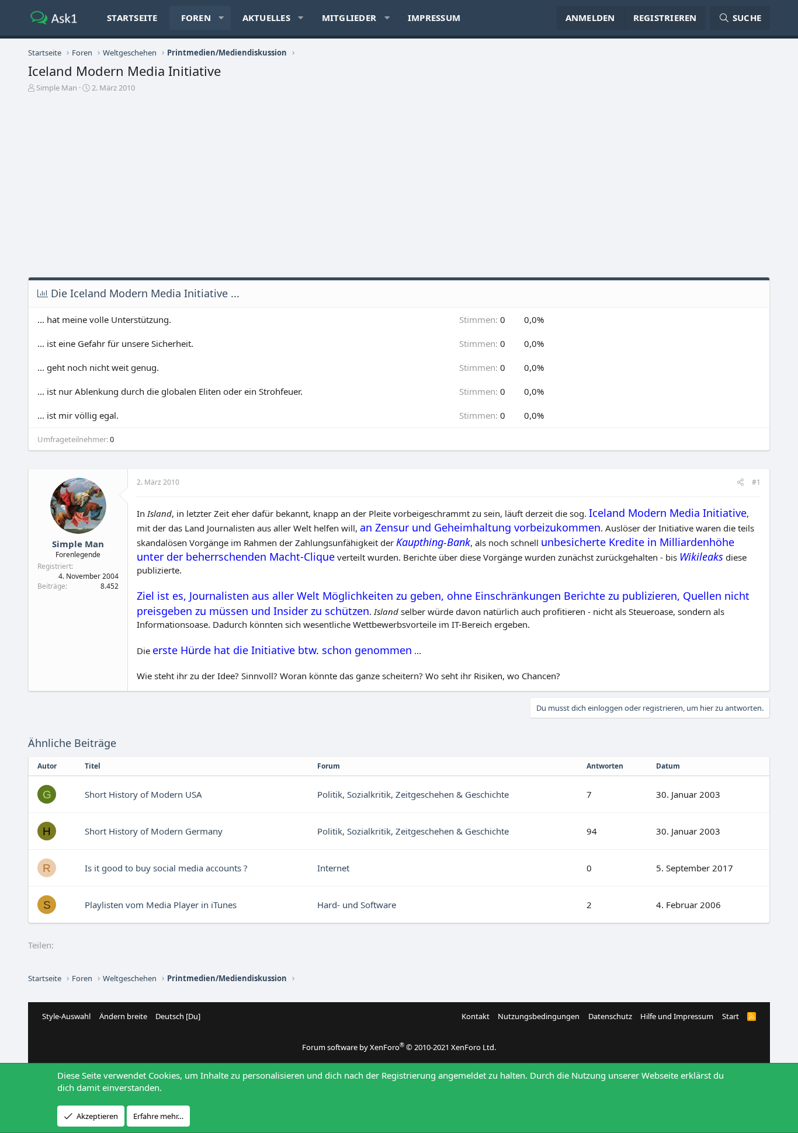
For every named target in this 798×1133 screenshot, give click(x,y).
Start (730, 1016)
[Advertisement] (399, 189)
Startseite (132, 17)
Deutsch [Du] (177, 1016)
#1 (756, 482)
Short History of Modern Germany (154, 831)
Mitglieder (349, 17)
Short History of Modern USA (143, 794)
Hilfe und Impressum (676, 1016)
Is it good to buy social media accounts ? (166, 868)
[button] (221, 18)
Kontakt (476, 1016)
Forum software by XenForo (399, 1047)
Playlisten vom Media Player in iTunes (161, 904)
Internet (333, 868)
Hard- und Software (356, 904)
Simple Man (56, 87)
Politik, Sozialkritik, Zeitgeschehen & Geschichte (413, 794)
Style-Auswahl (66, 1016)
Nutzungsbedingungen (539, 1016)
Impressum (434, 17)
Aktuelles (266, 17)
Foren (196, 17)
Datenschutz (610, 1016)
